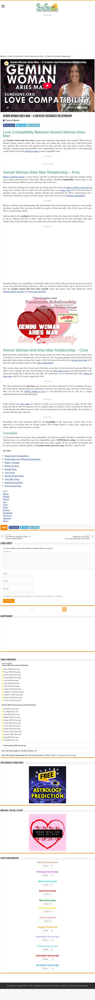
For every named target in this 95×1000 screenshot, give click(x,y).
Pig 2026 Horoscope (11, 740)
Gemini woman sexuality (13, 291)
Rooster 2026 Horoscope (13, 734)
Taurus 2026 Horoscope (12, 672)
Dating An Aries (12, 465)
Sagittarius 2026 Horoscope (14, 692)
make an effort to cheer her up (79, 187)
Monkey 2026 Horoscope (13, 731)
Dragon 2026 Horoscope (12, 720)
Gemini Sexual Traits (14, 482)
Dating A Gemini (12, 462)
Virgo (5, 504)
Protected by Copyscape (79, 986)
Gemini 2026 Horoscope (12, 675)
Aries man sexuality (37, 291)
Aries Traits (10, 472)
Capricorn (7, 515)
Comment (7, 551)
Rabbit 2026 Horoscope (12, 717)
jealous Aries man (79, 360)
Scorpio (6, 510)
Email (5, 581)
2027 (35, 751)
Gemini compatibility (76, 195)
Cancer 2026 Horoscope (12, 678)
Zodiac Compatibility (15, 56)
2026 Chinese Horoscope (17, 705)
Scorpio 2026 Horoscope (12, 689)
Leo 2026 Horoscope (11, 680)
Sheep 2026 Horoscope (12, 729)
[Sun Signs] (47, 7)
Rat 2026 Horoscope (11, 709)
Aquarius (7, 518)
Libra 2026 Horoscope (11, 686)
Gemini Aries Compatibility (17, 455)
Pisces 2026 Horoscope (12, 700)
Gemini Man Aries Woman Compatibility (23, 459)
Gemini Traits (11, 469)
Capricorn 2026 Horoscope (13, 695)
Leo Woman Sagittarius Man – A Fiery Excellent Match (18, 536)
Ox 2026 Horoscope (11, 712)
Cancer (6, 499)
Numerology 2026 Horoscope (15, 745)
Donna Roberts (12, 120)
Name (5, 573)
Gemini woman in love (34, 391)
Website (6, 589)
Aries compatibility (45, 362)
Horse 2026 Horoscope (12, 726)
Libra (5, 507)
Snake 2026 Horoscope (12, 723)
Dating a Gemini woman (14, 176)
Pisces (5, 520)
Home (4, 56)
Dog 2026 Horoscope (11, 737)
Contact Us (65, 986)
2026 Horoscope (13, 665)
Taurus (6, 493)
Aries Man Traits (12, 479)
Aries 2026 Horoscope (12, 669)
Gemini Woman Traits (14, 475)
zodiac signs (65, 190)
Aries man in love (61, 370)
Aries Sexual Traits (13, 485)
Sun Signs (11, 986)
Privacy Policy (54, 986)
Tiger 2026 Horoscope (12, 714)
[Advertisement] (47, 634)
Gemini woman (31, 151)
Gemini (6, 496)
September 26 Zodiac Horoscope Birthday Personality (77, 536)
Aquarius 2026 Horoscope (13, 697)
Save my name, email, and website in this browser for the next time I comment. (33, 596)
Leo (4, 501)
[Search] (64, 609)
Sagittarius (7, 512)
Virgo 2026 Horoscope (12, 683)
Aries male (25, 403)
